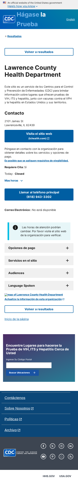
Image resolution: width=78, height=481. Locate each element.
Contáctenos (15, 398)
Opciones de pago (21, 248)
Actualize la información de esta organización (33, 299)
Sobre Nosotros (17, 408)
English (70, 19)
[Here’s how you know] (39, 4)
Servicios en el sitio (22, 260)
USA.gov (65, 476)
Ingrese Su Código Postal (19, 359)
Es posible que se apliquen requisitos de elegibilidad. (37, 160)
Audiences (16, 273)
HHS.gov (49, 476)
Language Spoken (21, 285)
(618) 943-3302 (39, 194)
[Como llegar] (39, 294)
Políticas (11, 419)
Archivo (11, 430)
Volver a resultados (39, 52)
